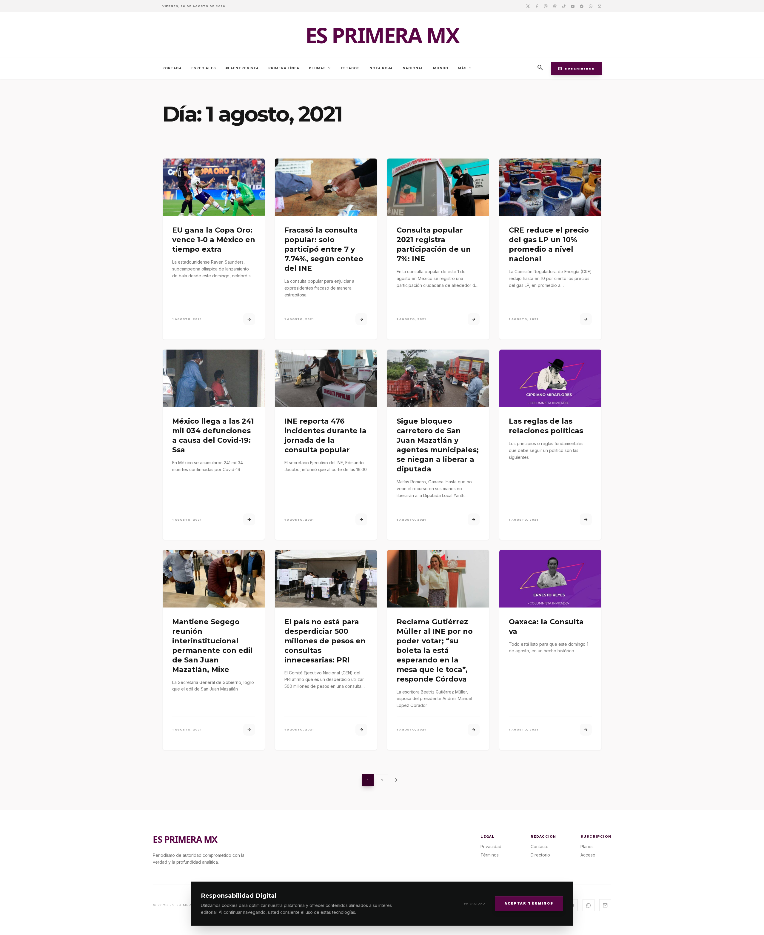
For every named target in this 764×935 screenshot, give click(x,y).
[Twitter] (528, 6)
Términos (489, 854)
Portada (172, 68)
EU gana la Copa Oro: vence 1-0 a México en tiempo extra (213, 239)
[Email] (599, 6)
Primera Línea (283, 68)
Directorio (540, 854)
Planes (587, 846)
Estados (350, 68)
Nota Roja (381, 68)
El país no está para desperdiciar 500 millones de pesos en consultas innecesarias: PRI (325, 640)
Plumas (320, 68)
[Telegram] (582, 6)
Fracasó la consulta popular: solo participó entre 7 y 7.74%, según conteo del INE (323, 249)
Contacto (540, 846)
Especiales (203, 68)
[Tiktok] (564, 6)
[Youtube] (573, 6)
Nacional (413, 68)
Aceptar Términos (529, 903)
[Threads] (555, 6)
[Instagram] (546, 6)
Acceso (587, 854)
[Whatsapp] (591, 6)
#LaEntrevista (242, 68)
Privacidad (474, 903)
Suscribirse (576, 68)
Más (465, 68)
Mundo (440, 68)
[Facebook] (537, 6)
